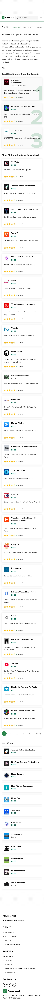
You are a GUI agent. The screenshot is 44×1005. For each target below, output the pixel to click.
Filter (4, 68)
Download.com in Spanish (12, 944)
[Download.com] (7, 17)
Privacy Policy (8, 956)
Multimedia (16, 27)
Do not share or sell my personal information (19, 968)
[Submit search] (17, 18)
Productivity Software (28, 27)
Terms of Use (7, 960)
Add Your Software (9, 936)
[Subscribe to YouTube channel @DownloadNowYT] (14, 985)
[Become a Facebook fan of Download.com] (5, 985)
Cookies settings (9, 972)
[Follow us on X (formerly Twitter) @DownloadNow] (9, 985)
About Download (9, 932)
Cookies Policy (8, 964)
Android (5, 27)
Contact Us (7, 940)
